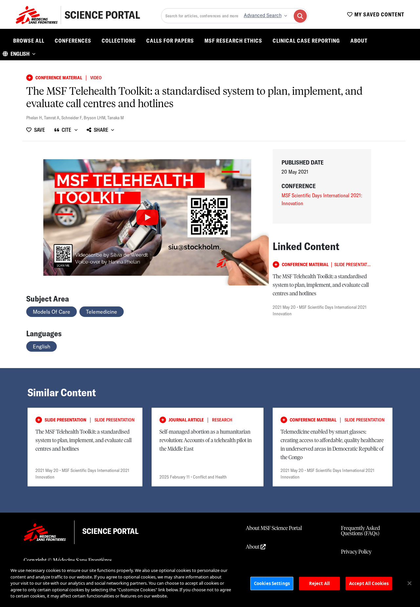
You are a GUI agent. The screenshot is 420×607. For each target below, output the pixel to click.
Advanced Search (263, 15)
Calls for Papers (170, 40)
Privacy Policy (356, 552)
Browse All (28, 40)
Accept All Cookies (368, 583)
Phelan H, (35, 118)
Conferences (73, 40)
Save (39, 130)
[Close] (409, 583)
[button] (19, 54)
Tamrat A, (52, 118)
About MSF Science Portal (274, 528)
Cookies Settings (272, 583)
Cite (66, 130)
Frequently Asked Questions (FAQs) (360, 531)
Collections (119, 40)
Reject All (319, 583)
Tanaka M (115, 118)
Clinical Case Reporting (306, 40)
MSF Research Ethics (233, 40)
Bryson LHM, (95, 118)
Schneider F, (72, 118)
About (359, 40)
